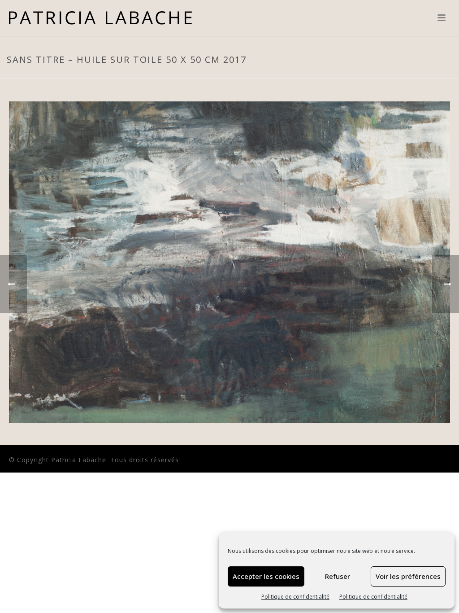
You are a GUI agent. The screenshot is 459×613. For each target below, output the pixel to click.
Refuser (337, 576)
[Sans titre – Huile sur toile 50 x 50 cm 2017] (229, 261)
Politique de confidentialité (295, 596)
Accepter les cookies (266, 576)
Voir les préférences (408, 576)
